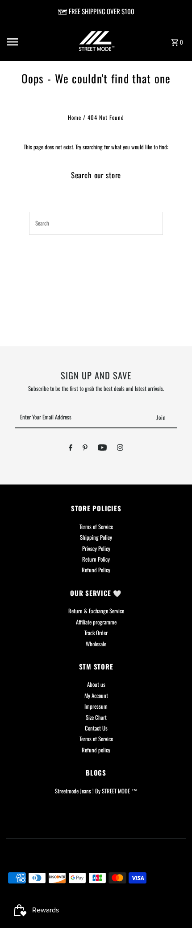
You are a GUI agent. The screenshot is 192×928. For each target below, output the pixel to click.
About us (96, 684)
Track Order (96, 632)
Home (74, 117)
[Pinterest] (85, 448)
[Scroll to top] (173, 905)
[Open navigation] (26, 42)
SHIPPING (93, 11)
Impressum (96, 706)
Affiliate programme (96, 622)
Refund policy (96, 750)
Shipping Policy (96, 537)
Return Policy (96, 559)
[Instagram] (120, 448)
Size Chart (96, 717)
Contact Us (96, 728)
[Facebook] (70, 448)
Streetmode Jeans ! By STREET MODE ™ (96, 791)
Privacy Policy (96, 548)
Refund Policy (96, 570)
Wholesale (96, 644)
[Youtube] (102, 448)
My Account (96, 695)
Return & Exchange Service (96, 611)
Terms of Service (96, 526)
